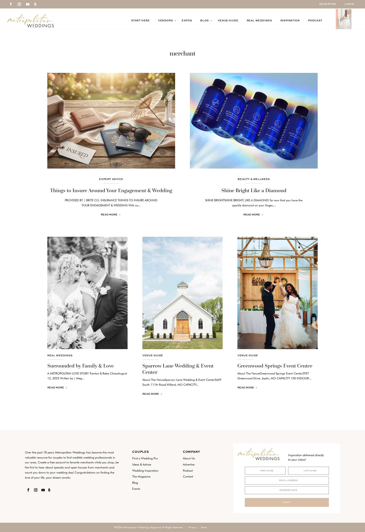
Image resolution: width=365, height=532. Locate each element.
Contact (188, 476)
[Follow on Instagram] (19, 4)
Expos (187, 20)
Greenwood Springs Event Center (274, 365)
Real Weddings (259, 20)
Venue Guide (228, 20)
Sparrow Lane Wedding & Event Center (178, 368)
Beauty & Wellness (254, 179)
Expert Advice (111, 179)
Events (136, 488)
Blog (204, 20)
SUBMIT (286, 502)
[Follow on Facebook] (10, 4)
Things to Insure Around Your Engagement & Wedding (111, 190)
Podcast (315, 20)
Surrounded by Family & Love (80, 365)
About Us (189, 458)
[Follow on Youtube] (27, 4)
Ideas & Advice (141, 464)
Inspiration (290, 20)
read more (109, 214)
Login (349, 4)
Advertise (327, 4)
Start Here (140, 20)
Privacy (192, 527)
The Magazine (141, 476)
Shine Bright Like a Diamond (253, 190)
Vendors (165, 20)
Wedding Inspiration (145, 470)
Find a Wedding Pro (145, 458)
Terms (204, 527)
